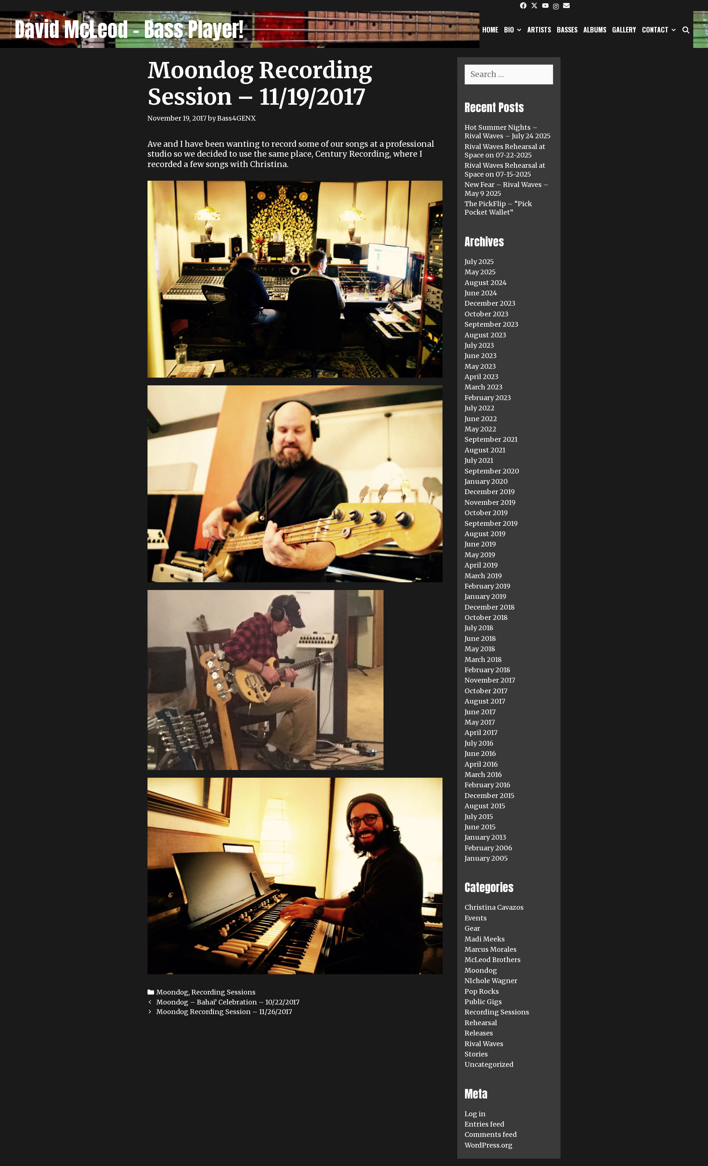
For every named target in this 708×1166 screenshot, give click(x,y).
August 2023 (485, 335)
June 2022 (481, 418)
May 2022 (480, 429)
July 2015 (479, 816)
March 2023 (484, 387)
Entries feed (484, 1124)
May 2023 (480, 366)
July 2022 (479, 408)
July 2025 (479, 261)
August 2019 (485, 534)
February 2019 (487, 586)
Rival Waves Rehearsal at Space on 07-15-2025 (505, 169)
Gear (472, 928)
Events (476, 918)
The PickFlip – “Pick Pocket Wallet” (498, 207)
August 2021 (485, 450)
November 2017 (490, 680)
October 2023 (487, 314)
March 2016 (483, 774)
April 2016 (481, 764)
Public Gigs (483, 1001)
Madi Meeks (485, 939)
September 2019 (491, 523)
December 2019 (490, 491)
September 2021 (491, 439)
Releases (479, 1033)
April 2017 (481, 732)
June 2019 (480, 544)
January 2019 (485, 596)
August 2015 (485, 806)
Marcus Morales (491, 949)
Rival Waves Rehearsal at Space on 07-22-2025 (505, 150)
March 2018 (483, 659)
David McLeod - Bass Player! (129, 29)
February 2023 (488, 397)
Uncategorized (489, 1064)
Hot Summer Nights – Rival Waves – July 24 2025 (508, 131)
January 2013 (485, 837)
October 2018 (486, 617)
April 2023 (482, 376)
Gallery (624, 29)
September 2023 (491, 324)
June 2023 (481, 355)
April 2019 (481, 565)
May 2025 (480, 272)
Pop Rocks (482, 991)
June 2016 (480, 753)
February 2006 (488, 848)
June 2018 (480, 638)
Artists (539, 29)
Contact (655, 29)
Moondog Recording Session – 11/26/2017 (224, 1011)
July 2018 (479, 628)
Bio (509, 29)
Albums (594, 29)
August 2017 (485, 701)
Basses (567, 29)
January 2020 (486, 481)
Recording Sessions (223, 992)
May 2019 (480, 555)
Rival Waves (484, 1044)
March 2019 (483, 576)
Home (490, 29)
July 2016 (479, 743)
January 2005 (486, 858)
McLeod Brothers (493, 959)
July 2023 (479, 345)
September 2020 (492, 471)
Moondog (172, 992)
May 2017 (480, 722)
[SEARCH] (686, 29)
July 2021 (479, 460)
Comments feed (491, 1134)
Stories (476, 1054)
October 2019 (486, 513)
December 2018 (490, 607)
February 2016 (487, 785)
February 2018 (487, 670)
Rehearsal (481, 1022)
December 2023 (490, 303)
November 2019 (490, 502)
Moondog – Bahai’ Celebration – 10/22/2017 (227, 1002)
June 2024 (481, 293)
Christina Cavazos (494, 907)
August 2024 (486, 282)
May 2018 (480, 649)
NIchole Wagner (491, 980)
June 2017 (480, 712)
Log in (475, 1114)
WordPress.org (489, 1145)
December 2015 (489, 795)
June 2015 (480, 827)
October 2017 (486, 691)
